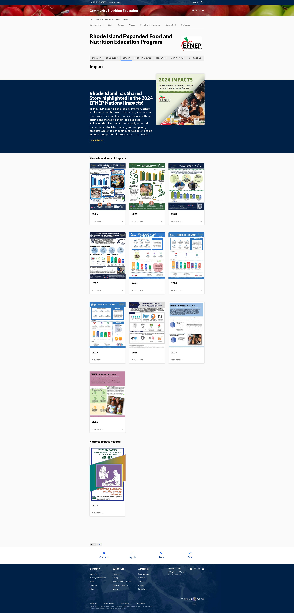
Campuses (93, 585)
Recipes (121, 25)
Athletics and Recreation (122, 581)
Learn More (97, 140)
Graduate (141, 578)
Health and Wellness (120, 585)
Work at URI (93, 603)
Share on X (97, 544)
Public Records (109, 603)
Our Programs (95, 25)
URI (91, 19)
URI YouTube (203, 569)
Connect (104, 557)
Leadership (93, 574)
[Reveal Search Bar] (201, 2)
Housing (116, 574)
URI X (199, 569)
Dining (115, 578)
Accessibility (125, 603)
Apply (132, 557)
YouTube (203, 10)
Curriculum (112, 58)
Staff (110, 25)
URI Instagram (195, 569)
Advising (141, 581)
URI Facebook (191, 569)
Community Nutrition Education (114, 11)
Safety (92, 589)
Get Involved (170, 25)
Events (115, 589)
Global (92, 581)
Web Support (140, 603)
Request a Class (142, 58)
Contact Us (185, 25)
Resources (161, 58)
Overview (97, 58)
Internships (142, 589)
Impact (126, 58)
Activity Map (178, 58)
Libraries (141, 585)
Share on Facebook (100, 544)
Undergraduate (143, 574)
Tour (161, 557)
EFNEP (118, 19)
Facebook (193, 10)
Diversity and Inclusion (98, 578)
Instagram (196, 10)
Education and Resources (150, 25)
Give (190, 557)
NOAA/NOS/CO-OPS (176, 575)
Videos (132, 25)
